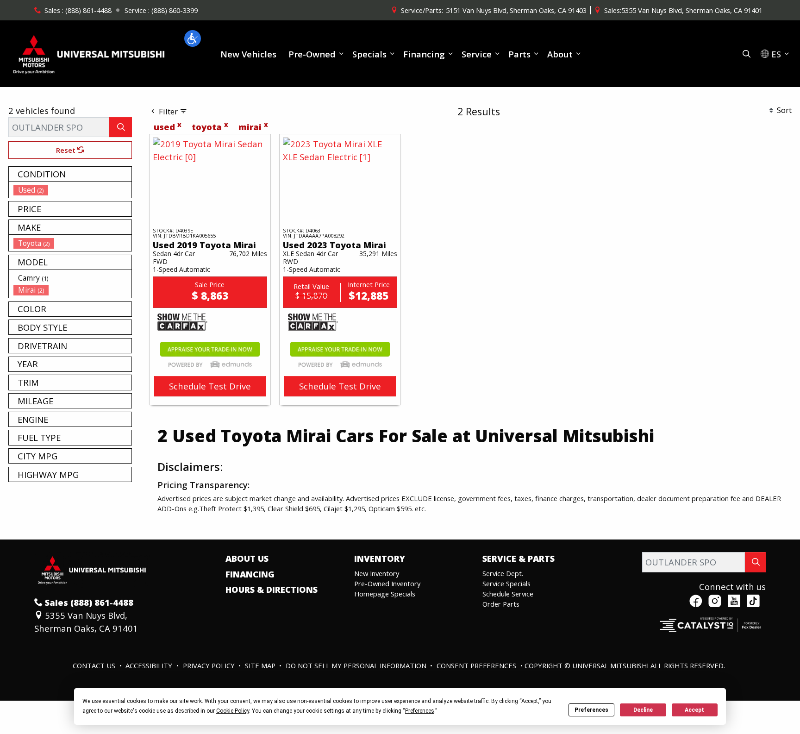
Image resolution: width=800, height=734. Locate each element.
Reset (66, 150)
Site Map (261, 665)
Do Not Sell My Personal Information (357, 665)
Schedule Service (507, 593)
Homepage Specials (384, 593)
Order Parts (500, 604)
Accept (694, 710)
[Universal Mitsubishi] (89, 52)
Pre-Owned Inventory (387, 583)
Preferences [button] (419, 711)
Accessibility (149, 665)
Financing (250, 574)
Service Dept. (502, 573)
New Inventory (376, 573)
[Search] (120, 127)
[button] (192, 38)
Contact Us (95, 665)
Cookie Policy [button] (232, 711)
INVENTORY (379, 558)
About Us (247, 558)
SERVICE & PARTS (518, 558)
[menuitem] (72, 190)
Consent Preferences (476, 665)
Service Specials (506, 583)
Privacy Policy (210, 665)
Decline (643, 710)
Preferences (591, 710)
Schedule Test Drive (210, 386)
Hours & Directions (271, 589)
